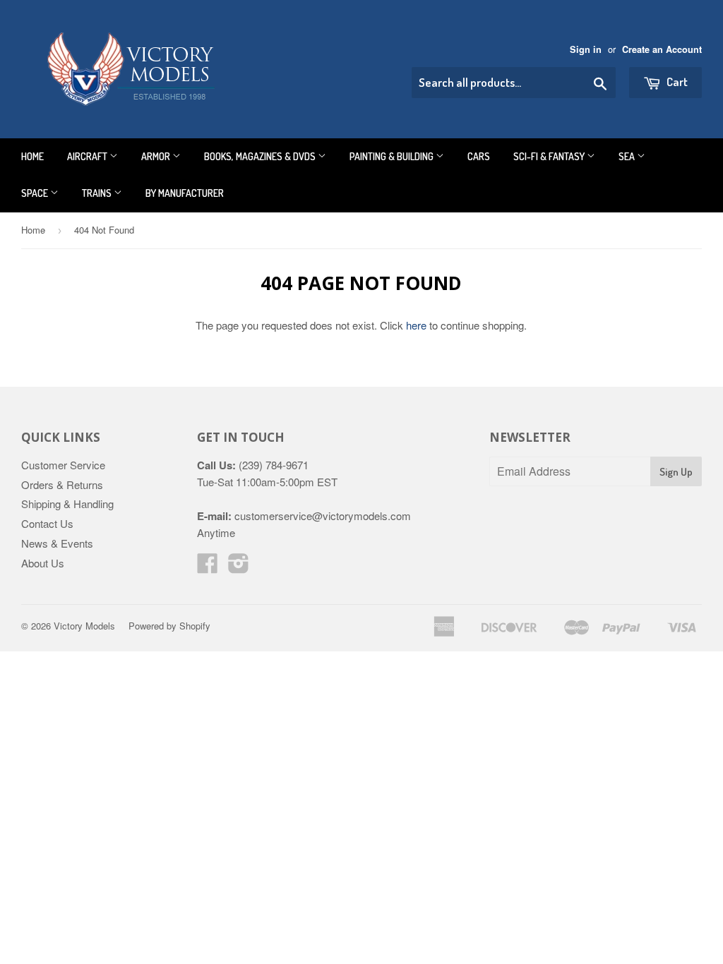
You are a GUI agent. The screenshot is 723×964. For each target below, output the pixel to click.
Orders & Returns (62, 484)
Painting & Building (392, 156)
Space (35, 193)
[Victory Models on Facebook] (207, 567)
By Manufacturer (184, 193)
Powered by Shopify (169, 625)
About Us (42, 562)
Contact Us (47, 523)
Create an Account (662, 49)
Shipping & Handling (67, 503)
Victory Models (84, 625)
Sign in (586, 49)
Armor (156, 156)
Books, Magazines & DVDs (261, 156)
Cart (676, 81)
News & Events (57, 543)
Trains (98, 193)
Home (32, 156)
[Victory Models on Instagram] (238, 567)
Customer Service (63, 464)
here (416, 325)
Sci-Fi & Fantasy (550, 156)
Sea (628, 156)
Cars (478, 156)
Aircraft (88, 156)
